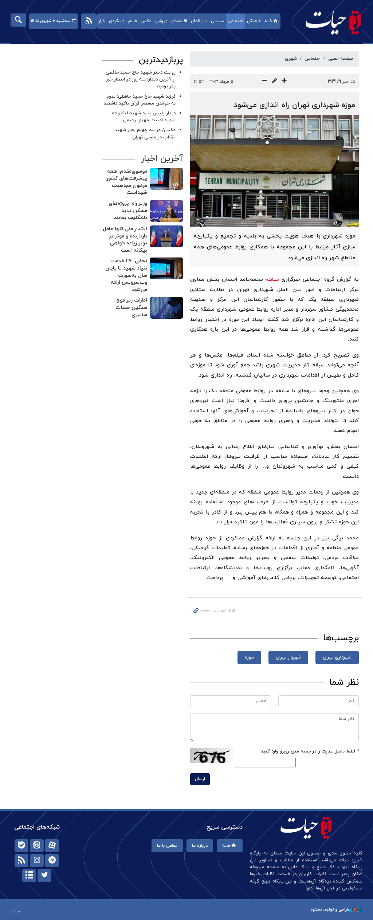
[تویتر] (44, 875)
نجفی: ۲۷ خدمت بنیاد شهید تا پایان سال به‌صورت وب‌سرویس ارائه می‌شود (126, 275)
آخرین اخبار (162, 159)
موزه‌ (249, 657)
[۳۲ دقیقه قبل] (166, 268)
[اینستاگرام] (37, 860)
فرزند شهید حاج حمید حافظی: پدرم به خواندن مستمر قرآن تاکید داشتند (140, 100)
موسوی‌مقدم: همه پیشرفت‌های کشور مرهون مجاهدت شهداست (126, 182)
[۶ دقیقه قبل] (166, 211)
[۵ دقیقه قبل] (166, 179)
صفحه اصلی (340, 58)
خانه (268, 21)
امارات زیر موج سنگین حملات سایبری (131, 307)
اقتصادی (179, 21)
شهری (291, 58)
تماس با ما (167, 845)
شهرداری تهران (337, 657)
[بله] (21, 845)
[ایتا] (37, 845)
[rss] (21, 860)
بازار (101, 21)
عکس (146, 21)
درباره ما (200, 845)
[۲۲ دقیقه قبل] (166, 236)
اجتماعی (235, 21)
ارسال (200, 779)
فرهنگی (254, 21)
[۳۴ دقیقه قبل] (166, 308)
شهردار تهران (288, 657)
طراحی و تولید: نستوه (330, 909)
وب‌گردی (117, 21)
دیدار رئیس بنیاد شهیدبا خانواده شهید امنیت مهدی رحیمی (144, 116)
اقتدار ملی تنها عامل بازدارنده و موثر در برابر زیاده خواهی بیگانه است (125, 239)
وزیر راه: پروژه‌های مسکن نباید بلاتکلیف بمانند (128, 210)
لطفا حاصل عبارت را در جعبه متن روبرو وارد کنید (310, 751)
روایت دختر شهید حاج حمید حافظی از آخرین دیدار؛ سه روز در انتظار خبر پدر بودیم (141, 79)
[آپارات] (52, 845)
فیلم (132, 21)
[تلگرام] (52, 860)
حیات (329, 22)
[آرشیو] (29, 875)
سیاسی (217, 21)
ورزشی (161, 21)
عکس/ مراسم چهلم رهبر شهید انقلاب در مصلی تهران (145, 133)
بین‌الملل (199, 21)
